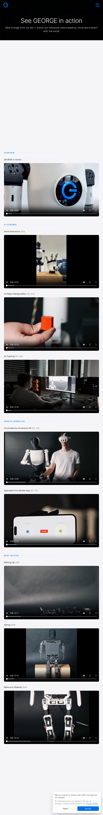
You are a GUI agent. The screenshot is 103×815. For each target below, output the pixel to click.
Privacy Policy (92, 803)
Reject (65, 808)
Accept (88, 808)
